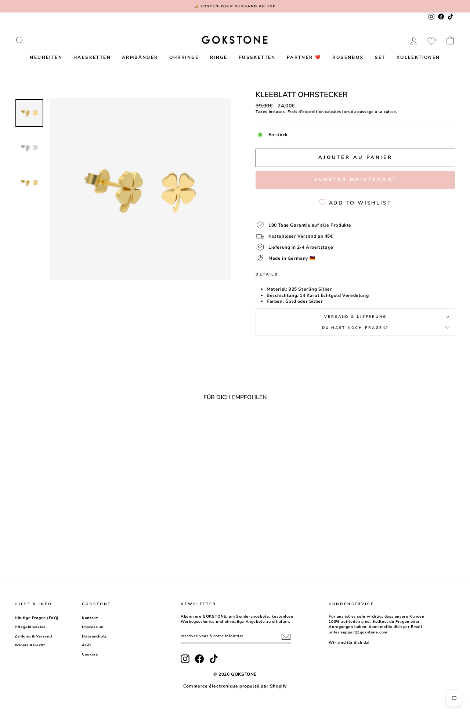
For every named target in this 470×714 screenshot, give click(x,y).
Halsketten (92, 57)
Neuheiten (46, 57)
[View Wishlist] (431, 40)
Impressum (92, 627)
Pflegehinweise (30, 627)
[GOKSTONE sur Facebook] (199, 658)
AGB (86, 645)
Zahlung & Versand (33, 636)
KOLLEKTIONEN (418, 57)
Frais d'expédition (306, 111)
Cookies (90, 654)
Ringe (219, 57)
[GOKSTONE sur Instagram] (185, 658)
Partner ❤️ (304, 57)
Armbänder (140, 57)
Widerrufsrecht (30, 645)
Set (380, 57)
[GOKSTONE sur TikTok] (213, 658)
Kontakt (90, 618)
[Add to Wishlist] (111, 427)
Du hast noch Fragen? (355, 327)
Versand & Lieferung (355, 316)
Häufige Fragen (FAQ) (37, 618)
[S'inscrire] (286, 636)
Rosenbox (348, 57)
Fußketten (257, 57)
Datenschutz (94, 636)
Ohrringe (184, 57)
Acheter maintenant (355, 179)
